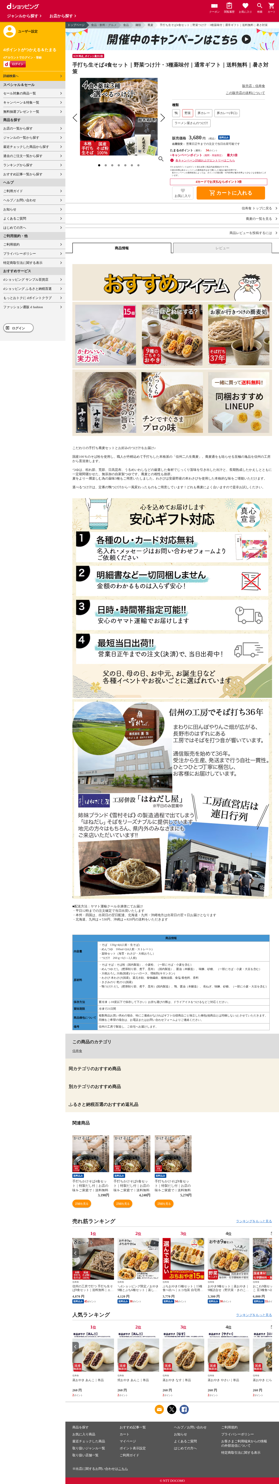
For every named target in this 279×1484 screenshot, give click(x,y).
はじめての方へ (14, 227)
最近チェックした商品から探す (26, 147)
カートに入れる (231, 193)
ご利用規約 (11, 244)
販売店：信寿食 (253, 86)
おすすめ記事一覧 (133, 1427)
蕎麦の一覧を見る (259, 218)
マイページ (128, 1441)
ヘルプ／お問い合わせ (19, 200)
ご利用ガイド (13, 191)
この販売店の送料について (245, 93)
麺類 (138, 25)
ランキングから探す (18, 165)
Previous (75, 1253)
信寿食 (77, 1051)
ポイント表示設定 (133, 1448)
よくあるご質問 (14, 218)
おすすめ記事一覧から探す (23, 174)
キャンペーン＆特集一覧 (21, 102)
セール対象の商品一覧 (19, 93)
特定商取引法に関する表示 (23, 263)
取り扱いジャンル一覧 (88, 1448)
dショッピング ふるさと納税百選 (27, 288)
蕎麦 (150, 25)
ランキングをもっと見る (254, 1221)
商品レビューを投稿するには (251, 233)
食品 (126, 25)
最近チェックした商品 (88, 1441)
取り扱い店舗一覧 (85, 1455)
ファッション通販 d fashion (23, 307)
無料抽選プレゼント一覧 (21, 111)
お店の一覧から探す (18, 128)
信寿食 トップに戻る (257, 208)
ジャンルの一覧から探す (21, 137)
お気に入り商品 (83, 1434)
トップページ (76, 25)
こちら (123, 1468)
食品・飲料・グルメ (104, 25)
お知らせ (9, 209)
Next (268, 1253)
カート (124, 1434)
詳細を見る (81, 1203)
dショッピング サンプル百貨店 (25, 279)
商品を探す (80, 1427)
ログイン (18, 328)
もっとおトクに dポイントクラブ (27, 298)
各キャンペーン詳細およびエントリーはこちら (205, 160)
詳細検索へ (11, 76)
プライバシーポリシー (19, 253)
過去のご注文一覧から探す (23, 156)
